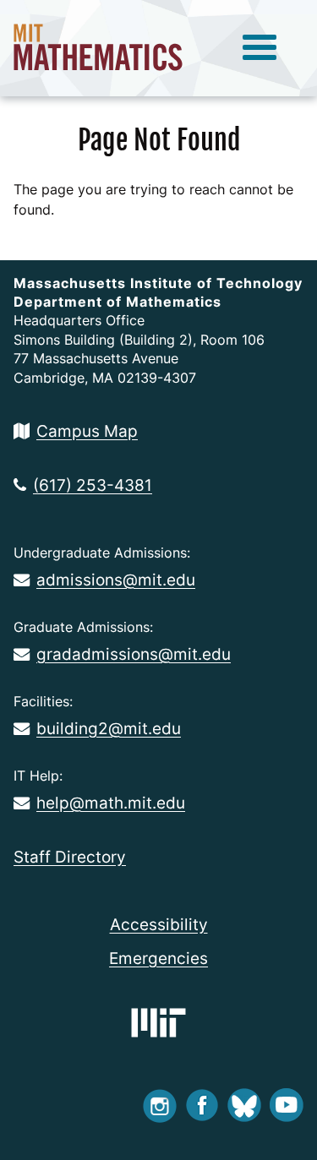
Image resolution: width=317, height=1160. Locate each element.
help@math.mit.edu (110, 802)
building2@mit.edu (108, 728)
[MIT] (158, 1022)
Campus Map (87, 431)
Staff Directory (70, 857)
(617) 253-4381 (92, 485)
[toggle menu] (259, 48)
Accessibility (159, 924)
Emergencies (158, 958)
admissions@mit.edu (115, 579)
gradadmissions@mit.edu (133, 654)
